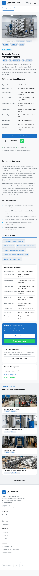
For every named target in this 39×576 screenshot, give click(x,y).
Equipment (5, 521)
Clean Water (9, 9)
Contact (4, 538)
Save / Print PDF (12, 141)
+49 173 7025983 (11, 377)
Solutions (5, 535)
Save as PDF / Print (21, 358)
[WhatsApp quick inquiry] (22, 141)
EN (27, 3)
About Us (5, 532)
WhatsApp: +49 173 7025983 (10, 550)
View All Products (19, 480)
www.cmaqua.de (7, 553)
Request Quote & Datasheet (20, 136)
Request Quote (19, 336)
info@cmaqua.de (11, 375)
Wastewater (5, 518)
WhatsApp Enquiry (21, 341)
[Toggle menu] (35, 3)
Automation (5, 524)
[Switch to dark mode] (30, 3)
